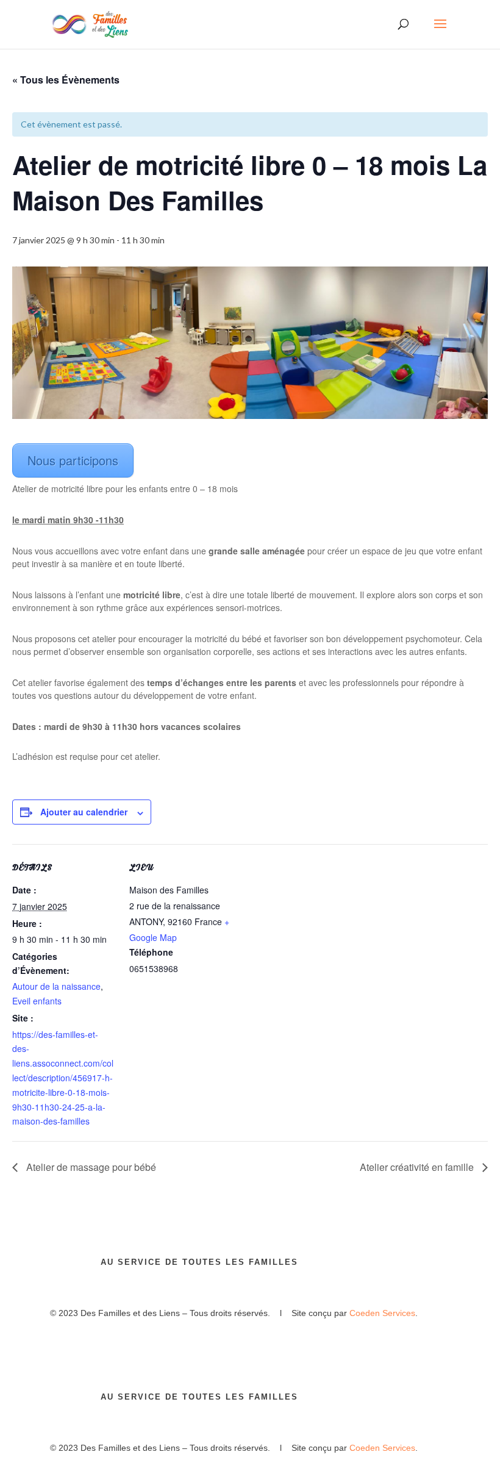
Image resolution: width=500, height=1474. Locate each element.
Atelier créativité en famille (418, 1167)
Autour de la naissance (56, 986)
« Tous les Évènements (66, 80)
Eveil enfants (37, 1001)
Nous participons (72, 460)
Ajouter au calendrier (83, 812)
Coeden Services (382, 1313)
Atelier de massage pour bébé (90, 1167)
